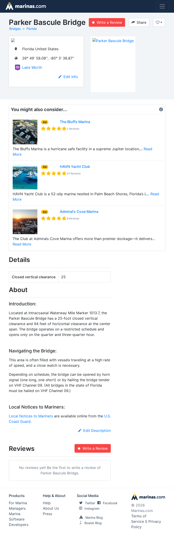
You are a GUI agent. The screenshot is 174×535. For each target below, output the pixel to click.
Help (47, 503)
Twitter (90, 503)
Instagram (92, 508)
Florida (32, 29)
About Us (51, 508)
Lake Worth (32, 67)
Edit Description (97, 430)
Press (47, 513)
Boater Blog (93, 523)
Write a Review (109, 22)
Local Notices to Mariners (31, 416)
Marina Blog (94, 517)
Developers (18, 524)
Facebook (110, 503)
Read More (22, 244)
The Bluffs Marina (75, 121)
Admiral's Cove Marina (79, 211)
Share (141, 22)
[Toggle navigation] (162, 6)
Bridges (15, 29)
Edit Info (70, 76)
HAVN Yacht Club (75, 166)
